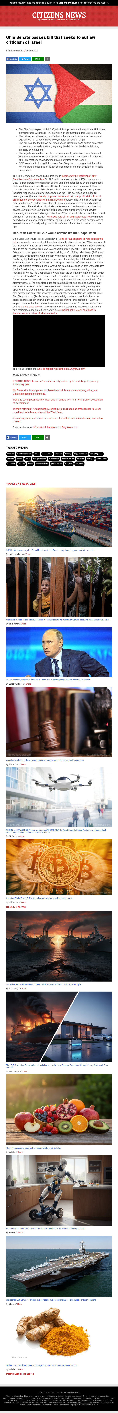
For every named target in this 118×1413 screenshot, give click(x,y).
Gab (38, 59)
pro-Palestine (56, 464)
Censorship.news (30, 306)
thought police (96, 454)
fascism (10, 454)
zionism (80, 459)
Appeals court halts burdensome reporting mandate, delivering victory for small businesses (45, 760)
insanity (10, 459)
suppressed (54, 459)
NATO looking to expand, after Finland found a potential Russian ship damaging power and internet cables (51, 550)
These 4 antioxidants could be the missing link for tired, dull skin (33, 1148)
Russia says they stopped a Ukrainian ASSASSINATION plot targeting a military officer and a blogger (48, 680)
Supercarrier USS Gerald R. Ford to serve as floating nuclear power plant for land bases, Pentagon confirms (51, 1300)
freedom (58, 454)
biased (19, 459)
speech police (68, 459)
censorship (47, 454)
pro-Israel (79, 464)
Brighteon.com (69, 427)
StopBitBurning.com (69, 3)
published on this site (83, 1403)
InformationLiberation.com (47, 427)
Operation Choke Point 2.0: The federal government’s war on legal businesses (39, 898)
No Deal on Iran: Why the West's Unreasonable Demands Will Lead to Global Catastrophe (43, 984)
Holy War (68, 464)
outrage (90, 459)
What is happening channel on (61, 368)
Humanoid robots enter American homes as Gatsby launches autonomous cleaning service (45, 1229)
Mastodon (14, 59)
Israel (37, 454)
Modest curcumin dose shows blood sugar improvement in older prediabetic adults (41, 1365)
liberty (30, 464)
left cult (21, 464)
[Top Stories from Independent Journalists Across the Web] (59, 22)
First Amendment (24, 454)
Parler (26, 59)
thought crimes (39, 459)
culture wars (102, 459)
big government (80, 454)
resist (28, 459)
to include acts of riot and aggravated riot (68, 216)
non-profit (11, 464)
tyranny (68, 454)
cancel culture (42, 464)
